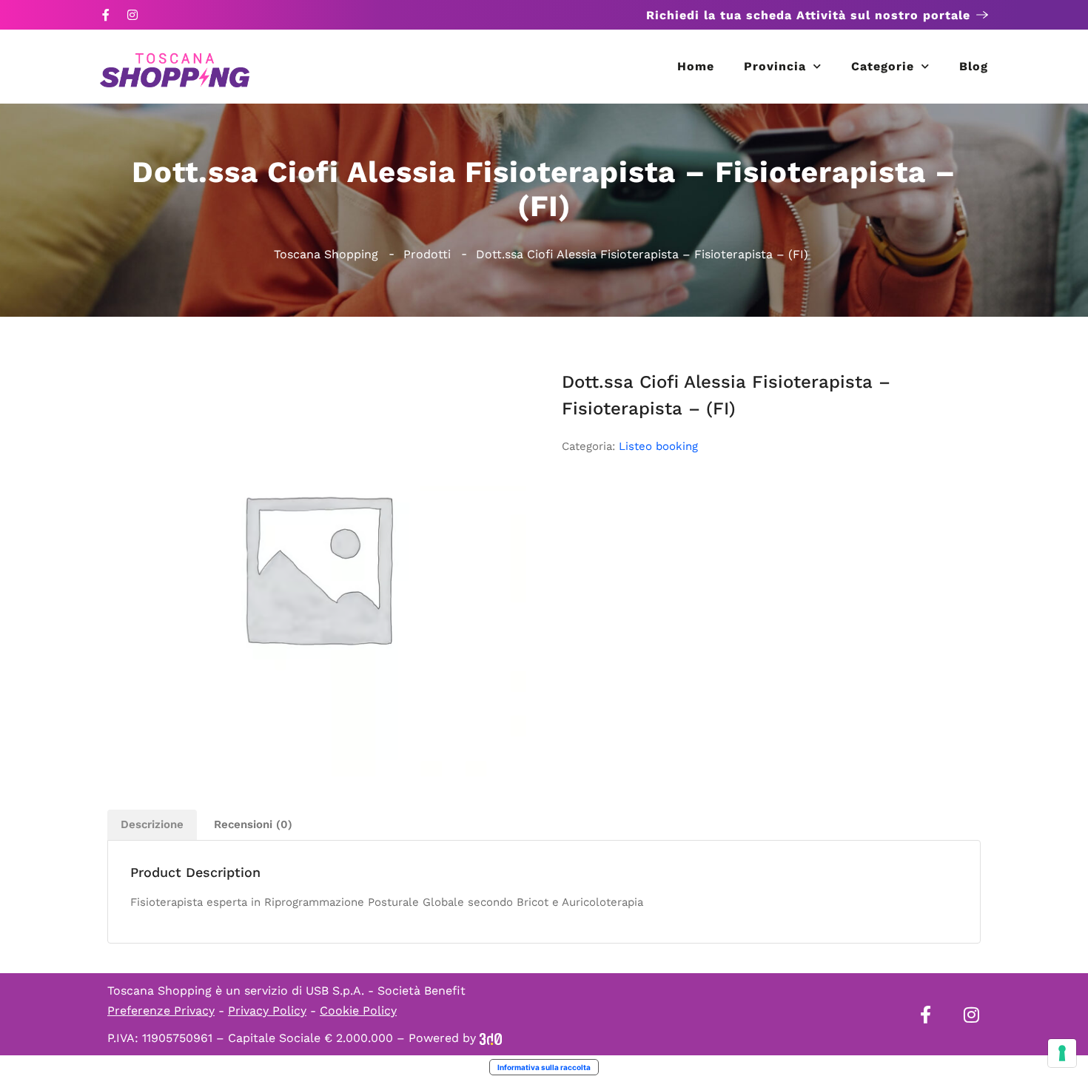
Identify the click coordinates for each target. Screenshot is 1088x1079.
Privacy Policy (267, 1011)
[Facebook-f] (106, 15)
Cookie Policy (358, 1011)
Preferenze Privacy (161, 1011)
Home (695, 66)
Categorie (882, 66)
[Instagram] (132, 15)
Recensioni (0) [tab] (253, 824)
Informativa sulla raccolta (544, 1067)
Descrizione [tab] (152, 824)
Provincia (775, 66)
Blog (973, 66)
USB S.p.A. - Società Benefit (386, 991)
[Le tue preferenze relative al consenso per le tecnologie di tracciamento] (1062, 1053)
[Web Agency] (491, 1038)
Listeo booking (658, 446)
